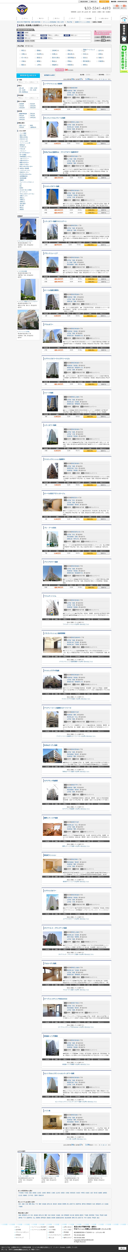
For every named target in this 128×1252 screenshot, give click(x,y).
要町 (75, 90)
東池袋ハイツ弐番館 (51, 1036)
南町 (76, 88)
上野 (39, 65)
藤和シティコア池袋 (51, 818)
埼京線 (69, 129)
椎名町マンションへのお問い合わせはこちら (76, 881)
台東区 (44, 1193)
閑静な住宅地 (23, 137)
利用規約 (18, 1235)
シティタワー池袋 (50, 425)
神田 (85, 65)
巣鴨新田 (77, 404)
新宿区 (73, 1003)
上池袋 (77, 122)
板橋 (73, 129)
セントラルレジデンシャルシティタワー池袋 (59, 1073)
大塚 (23, 61)
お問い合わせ (68, 1227)
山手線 (69, 92)
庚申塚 (84, 1204)
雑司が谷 (77, 532)
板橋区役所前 (60, 1217)
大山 (76, 95)
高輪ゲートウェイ (89, 50)
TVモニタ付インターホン (26, 194)
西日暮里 (86, 61)
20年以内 (22, 119)
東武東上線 (70, 95)
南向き (21, 207)
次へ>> (105, 79)
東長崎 (60, 1204)
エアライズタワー (50, 890)
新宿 (39, 57)
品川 (101, 50)
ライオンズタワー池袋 (51, 186)
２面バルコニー (24, 158)
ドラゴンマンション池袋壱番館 (54, 633)
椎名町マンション (50, 855)
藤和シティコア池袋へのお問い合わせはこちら (76, 846)
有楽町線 (69, 90)
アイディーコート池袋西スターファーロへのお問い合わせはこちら (76, 736)
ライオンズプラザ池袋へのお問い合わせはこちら (76, 699)
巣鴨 (39, 61)
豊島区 (73, 122)
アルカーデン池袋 (50, 963)
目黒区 (63, 1193)
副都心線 (69, 230)
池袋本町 (77, 637)
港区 (30, 1193)
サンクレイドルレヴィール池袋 (54, 118)
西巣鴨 (77, 937)
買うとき (51, 1237)
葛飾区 (25, 1195)
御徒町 (55, 65)
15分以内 (22, 107)
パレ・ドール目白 (50, 527)
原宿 (100, 54)
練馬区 (105, 1193)
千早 (76, 785)
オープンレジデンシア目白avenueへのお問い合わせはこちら (76, 1027)
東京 (23, 50)
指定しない (22, 125)
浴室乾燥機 (22, 178)
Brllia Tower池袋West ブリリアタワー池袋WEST (61, 152)
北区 (91, 1193)
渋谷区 (78, 1193)
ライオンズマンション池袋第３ (54, 459)
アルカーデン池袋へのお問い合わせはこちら (76, 990)
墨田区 (49, 1193)
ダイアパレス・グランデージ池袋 (55, 928)
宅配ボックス (23, 195)
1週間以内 (33, 127)
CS (20, 184)
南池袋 (77, 257)
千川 (37, 1204)
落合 (98, 1217)
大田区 (67, 1193)
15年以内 (33, 117)
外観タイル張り (24, 164)
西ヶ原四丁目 (71, 1204)
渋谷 (85, 54)
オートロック (23, 192)
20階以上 (22, 201)
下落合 (77, 1003)
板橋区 (73, 88)
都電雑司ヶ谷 (79, 367)
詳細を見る (90, 109)
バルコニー (22, 151)
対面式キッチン (24, 172)
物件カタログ (68, 1237)
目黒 (54, 54)
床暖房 (21, 180)
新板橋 (49, 1217)
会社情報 (18, 1229)
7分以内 (21, 106)
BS (20, 186)
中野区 (83, 1193)
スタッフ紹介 (68, 1229)
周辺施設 (66, 1232)
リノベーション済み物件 (39, 1227)
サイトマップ (20, 1237)
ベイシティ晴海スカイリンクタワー (28, 301)
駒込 (54, 61)
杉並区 (88, 1193)
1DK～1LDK (33, 88)
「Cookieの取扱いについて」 (21, 1249)
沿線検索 (51, 1227)
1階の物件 (22, 203)
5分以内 (32, 104)
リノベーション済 (24, 143)
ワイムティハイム (50, 596)
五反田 (40, 54)
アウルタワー (48, 324)
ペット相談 (22, 133)
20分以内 (33, 107)
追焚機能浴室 (23, 176)
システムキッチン (24, 170)
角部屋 (21, 209)
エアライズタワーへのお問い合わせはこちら (76, 919)
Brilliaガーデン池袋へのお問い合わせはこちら (76, 771)
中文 (103, 8)
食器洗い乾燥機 (24, 168)
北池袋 (77, 127)
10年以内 (22, 117)
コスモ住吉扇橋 (22, 271)
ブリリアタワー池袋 (51, 562)
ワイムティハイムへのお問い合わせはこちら (76, 624)
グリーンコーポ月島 (23, 331)
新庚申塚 (78, 1204)
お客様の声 (67, 1235)
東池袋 (77, 190)
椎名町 (77, 504)
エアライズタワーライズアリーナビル (57, 358)
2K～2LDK (22, 90)
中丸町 (77, 712)
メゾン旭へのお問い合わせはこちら (76, 1139)
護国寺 (82, 1215)
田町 (70, 50)
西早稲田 (43, 1217)
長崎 (76, 859)
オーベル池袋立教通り (51, 290)
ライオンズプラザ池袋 (51, 670)
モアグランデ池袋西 (51, 780)
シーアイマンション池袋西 (53, 83)
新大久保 (56, 57)
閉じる (122, 1248)
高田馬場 (72, 57)
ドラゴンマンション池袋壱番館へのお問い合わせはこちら (76, 661)
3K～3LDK (33, 90)
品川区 (58, 1193)
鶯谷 (23, 65)
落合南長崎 (68, 1217)
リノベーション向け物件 (39, 1229)
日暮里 (101, 61)
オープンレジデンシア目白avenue (55, 999)
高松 (76, 225)
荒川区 (96, 1193)
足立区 (20, 1195)
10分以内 (33, 106)
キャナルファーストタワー (25, 241)
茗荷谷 (89, 1217)
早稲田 (102, 1215)
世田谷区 (72, 1193)
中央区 (26, 1193)
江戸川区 (30, 1195)
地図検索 (51, 1232)
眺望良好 (22, 145)
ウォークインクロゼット (26, 182)
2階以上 (21, 197)
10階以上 (22, 199)
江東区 (53, 1193)
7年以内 (32, 115)
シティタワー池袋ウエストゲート (55, 221)
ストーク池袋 (48, 393)
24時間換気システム (25, 156)
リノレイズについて (55, 1235)
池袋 (101, 57)
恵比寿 (71, 54)
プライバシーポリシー (22, 1232)
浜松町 (55, 50)
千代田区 (21, 1193)
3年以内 (32, 113)
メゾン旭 (47, 1110)
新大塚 (72, 1215)
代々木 (24, 57)
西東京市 (41, 1195)
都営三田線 (70, 937)
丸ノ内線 (69, 159)
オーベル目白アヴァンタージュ (54, 493)
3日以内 (21, 127)
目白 (85, 57)
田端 (70, 61)
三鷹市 (36, 1195)
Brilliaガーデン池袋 (50, 745)
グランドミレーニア (51, 253)
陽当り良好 (22, 135)
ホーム (18, 1227)
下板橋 (77, 644)
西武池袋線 (70, 264)
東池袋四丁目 (79, 335)
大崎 (24, 54)
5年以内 (21, 115)
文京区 (39, 1193)
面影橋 (77, 1215)
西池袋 (77, 294)
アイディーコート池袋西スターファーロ (57, 708)
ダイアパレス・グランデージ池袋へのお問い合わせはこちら (76, 954)
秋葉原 (71, 65)
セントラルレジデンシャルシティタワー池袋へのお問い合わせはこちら (76, 1101)
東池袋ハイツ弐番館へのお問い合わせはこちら (76, 1064)
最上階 (21, 205)
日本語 (104, 5)
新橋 (39, 50)
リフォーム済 (23, 141)
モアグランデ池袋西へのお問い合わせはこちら (76, 809)
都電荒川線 (70, 335)
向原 (76, 468)
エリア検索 (52, 1229)
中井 (85, 1217)
